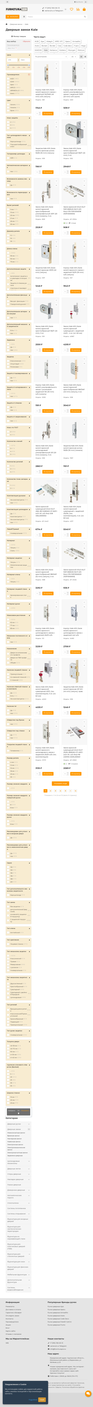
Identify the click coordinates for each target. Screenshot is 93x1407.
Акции (8, 1325)
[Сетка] (81, 57)
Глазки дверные (14, 1185)
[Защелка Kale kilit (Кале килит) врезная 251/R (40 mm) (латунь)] (46, 252)
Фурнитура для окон (16, 1262)
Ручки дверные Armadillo (58, 1312)
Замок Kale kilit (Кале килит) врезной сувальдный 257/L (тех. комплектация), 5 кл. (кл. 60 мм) (45, 691)
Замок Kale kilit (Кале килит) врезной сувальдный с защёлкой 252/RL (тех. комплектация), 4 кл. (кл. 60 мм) (73, 512)
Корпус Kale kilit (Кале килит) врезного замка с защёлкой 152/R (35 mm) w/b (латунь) (73, 271)
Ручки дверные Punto (56, 1325)
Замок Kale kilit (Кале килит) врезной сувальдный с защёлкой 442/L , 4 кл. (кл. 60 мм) (73, 329)
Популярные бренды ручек (62, 1302)
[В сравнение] (56, 68)
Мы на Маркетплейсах (17, 1339)
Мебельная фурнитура (17, 1275)
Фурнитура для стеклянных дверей (15, 1255)
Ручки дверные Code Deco (58, 1319)
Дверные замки (16, 24)
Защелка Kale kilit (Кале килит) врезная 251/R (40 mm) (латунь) (45, 270)
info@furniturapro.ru (58, 1349)
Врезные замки (13, 1136)
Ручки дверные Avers (56, 1316)
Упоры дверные (14, 1174)
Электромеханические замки (16, 1149)
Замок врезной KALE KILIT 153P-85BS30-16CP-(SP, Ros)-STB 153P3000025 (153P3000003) (74, 573)
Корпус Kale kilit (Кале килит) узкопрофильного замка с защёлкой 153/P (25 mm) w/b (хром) (74, 93)
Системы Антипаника (16, 1208)
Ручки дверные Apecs (56, 1309)
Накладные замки (14, 1139)
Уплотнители (13, 1203)
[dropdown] (7, 2)
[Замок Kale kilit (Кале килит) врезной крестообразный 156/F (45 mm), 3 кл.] (46, 310)
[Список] (85, 57)
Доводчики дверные (16, 1190)
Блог (8, 1328)
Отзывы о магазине (13, 1334)
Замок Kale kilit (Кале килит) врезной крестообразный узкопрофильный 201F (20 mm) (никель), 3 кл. (46, 211)
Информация (13, 1302)
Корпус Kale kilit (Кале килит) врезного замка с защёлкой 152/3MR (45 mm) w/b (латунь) (45, 93)
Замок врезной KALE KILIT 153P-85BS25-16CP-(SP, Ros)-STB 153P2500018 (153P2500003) (74, 210)
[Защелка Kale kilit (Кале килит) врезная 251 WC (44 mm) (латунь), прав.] (74, 671)
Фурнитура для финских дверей (17, 1268)
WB (7, 1343)
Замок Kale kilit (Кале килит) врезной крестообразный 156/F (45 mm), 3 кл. (46, 329)
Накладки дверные (15, 1179)
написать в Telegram (54, 11)
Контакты (9, 1319)
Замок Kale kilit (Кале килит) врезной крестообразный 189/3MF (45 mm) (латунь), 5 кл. (74, 388)
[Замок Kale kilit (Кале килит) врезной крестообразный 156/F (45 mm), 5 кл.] (74, 132)
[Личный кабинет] (85, 2)
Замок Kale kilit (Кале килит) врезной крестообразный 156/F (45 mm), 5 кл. (74, 151)
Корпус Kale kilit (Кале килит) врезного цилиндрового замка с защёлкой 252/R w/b (45, 631)
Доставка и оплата (13, 1309)
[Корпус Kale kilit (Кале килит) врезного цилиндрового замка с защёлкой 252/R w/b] (46, 612)
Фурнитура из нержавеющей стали (16, 1238)
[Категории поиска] (24, 17)
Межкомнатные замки (16, 1133)
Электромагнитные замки (17, 1153)
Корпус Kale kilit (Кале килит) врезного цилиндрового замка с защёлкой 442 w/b (73, 631)
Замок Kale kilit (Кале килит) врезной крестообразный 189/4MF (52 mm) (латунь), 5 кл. (46, 573)
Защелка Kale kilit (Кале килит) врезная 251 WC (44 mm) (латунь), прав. (73, 689)
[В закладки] (56, 64)
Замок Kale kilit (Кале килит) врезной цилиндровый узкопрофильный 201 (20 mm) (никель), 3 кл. (45, 450)
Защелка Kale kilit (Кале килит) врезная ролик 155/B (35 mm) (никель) (73, 448)
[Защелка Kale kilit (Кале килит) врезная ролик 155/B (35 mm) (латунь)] (46, 132)
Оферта (58, 1387)
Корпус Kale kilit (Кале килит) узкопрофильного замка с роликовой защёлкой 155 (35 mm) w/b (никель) (46, 389)
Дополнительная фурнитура (14, 1281)
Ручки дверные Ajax (56, 1306)
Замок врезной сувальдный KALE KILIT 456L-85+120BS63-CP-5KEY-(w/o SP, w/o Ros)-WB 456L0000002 (46, 511)
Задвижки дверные (15, 1155)
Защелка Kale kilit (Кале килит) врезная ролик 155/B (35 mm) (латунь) (45, 150)
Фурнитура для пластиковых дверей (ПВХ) (16, 1246)
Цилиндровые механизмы (13, 1162)
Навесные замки (13, 1141)
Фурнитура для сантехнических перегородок (14, 1229)
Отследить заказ (12, 1316)
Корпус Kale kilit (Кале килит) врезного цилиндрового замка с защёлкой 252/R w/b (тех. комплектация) (45, 752)
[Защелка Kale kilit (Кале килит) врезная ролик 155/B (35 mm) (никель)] (74, 430)
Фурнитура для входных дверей (17, 1220)
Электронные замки (15, 1144)
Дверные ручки (14, 1124)
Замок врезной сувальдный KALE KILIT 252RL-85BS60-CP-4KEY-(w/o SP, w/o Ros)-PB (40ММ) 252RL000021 (73, 752)
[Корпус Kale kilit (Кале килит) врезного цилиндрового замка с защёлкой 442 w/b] (74, 612)
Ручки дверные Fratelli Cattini (60, 1322)
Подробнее (33, 1400)
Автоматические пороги (14, 1196)
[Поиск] (85, 17)
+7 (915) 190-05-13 (52, 8)
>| (75, 791)
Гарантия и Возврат (14, 1312)
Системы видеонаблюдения (15, 1289)
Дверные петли (14, 1169)
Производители (12, 1322)
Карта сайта (10, 1331)
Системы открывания (16, 1214)
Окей (42, 1400)
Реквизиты (10, 1306)
